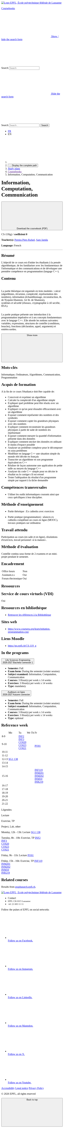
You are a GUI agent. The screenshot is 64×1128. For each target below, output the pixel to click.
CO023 (22, 745)
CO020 (22, 742)
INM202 (39, 775)
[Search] (26, 122)
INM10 (38, 778)
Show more (32, 335)
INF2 (21, 736)
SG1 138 (13, 759)
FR (9, 131)
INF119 (39, 770)
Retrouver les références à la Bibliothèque (29, 614)
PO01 (38, 745)
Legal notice (21, 1088)
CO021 (22, 748)
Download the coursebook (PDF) (32, 228)
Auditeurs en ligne (16, 693)
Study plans (14, 168)
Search (4, 68)
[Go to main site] (32, 162)
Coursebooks (8, 8)
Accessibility (8, 1088)
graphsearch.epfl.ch (25, 886)
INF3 (21, 739)
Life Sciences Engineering (18, 661)
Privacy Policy (36, 1088)
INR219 (39, 781)
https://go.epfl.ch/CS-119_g (22, 645)
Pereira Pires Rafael (24, 239)
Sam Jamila (42, 239)
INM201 (39, 773)
